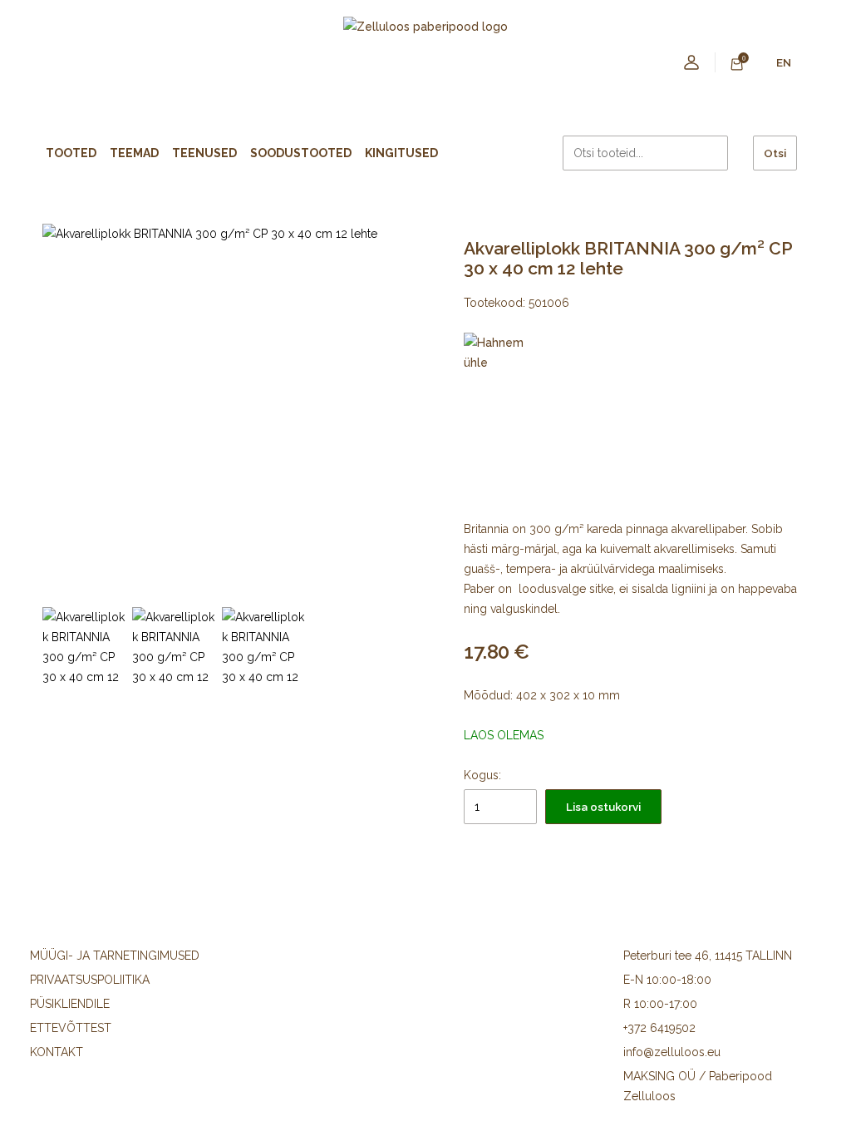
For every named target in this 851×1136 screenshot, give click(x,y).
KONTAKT (56, 1052)
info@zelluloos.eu (672, 1052)
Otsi (775, 153)
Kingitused (401, 153)
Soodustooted (301, 153)
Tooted (71, 153)
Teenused (204, 153)
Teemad (134, 153)
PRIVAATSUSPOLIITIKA (90, 979)
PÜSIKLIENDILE (70, 1003)
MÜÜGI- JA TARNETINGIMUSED (114, 955)
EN (783, 62)
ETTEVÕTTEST (70, 1028)
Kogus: (482, 775)
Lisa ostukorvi (603, 806)
